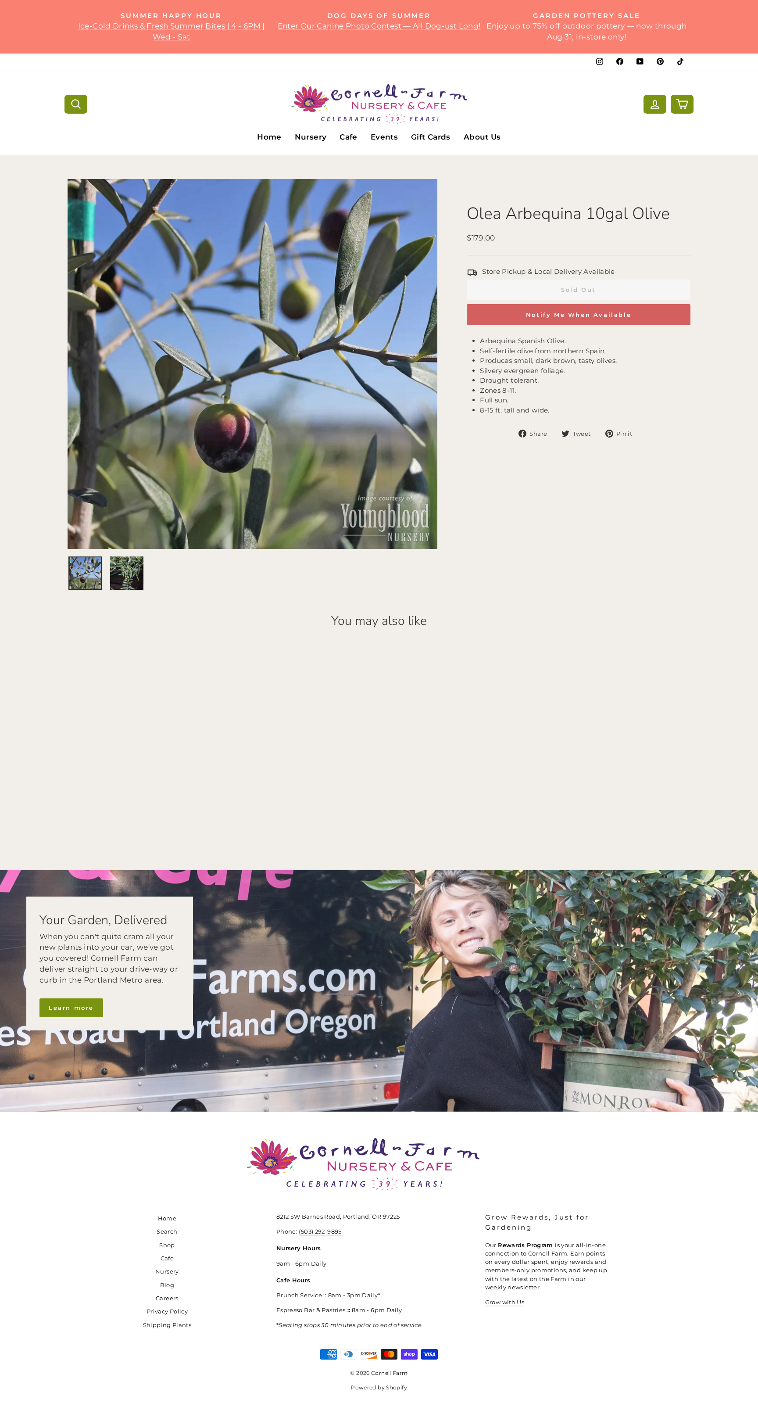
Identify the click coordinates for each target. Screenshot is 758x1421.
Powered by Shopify (379, 1387)
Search (167, 1231)
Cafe (349, 137)
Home (269, 137)
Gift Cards (431, 137)
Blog (167, 1285)
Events (384, 137)
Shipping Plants (167, 1325)
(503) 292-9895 (320, 1231)
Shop (167, 1245)
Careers (167, 1298)
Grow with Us (505, 1302)
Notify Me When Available (578, 314)
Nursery (311, 137)
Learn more (71, 1007)
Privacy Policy (167, 1311)
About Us (482, 137)
